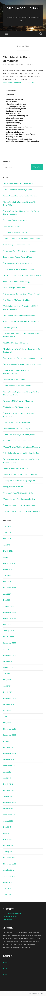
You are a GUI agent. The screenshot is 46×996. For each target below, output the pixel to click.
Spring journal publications (13, 487)
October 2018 (8, 759)
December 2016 (9, 858)
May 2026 (7, 539)
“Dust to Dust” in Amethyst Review (16, 422)
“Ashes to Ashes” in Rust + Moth (15, 468)
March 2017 (8, 839)
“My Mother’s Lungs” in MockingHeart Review (21, 453)
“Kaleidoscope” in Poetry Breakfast (16, 300)
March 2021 (8, 692)
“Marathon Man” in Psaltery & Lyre (16, 428)
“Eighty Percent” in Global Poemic (16, 407)
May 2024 (7, 600)
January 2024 (8, 606)
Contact (6, 962)
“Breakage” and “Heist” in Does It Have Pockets (21, 238)
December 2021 (9, 655)
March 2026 (8, 551)
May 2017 (7, 827)
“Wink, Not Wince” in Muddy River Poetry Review (22, 364)
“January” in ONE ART (11, 226)
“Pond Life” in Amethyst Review (15, 232)
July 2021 (7, 674)
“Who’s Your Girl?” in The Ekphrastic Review (20, 474)
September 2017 (9, 815)
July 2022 (7, 649)
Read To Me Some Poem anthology (16, 281)
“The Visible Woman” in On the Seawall (18, 183)
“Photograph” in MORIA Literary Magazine (19, 251)
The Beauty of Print (10, 327)
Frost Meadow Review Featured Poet (17, 257)
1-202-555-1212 (9, 919)
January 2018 (8, 796)
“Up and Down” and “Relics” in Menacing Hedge (21, 511)
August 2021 (8, 667)
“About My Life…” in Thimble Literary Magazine (21, 447)
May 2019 (7, 741)
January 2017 (8, 851)
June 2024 (7, 594)
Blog (5, 968)
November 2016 (9, 864)
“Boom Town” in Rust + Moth (14, 379)
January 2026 (8, 557)
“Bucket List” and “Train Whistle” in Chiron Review (22, 275)
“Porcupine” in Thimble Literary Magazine (19, 480)
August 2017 (8, 821)
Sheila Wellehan (23, 8)
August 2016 (8, 882)
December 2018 (9, 753)
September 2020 (9, 710)
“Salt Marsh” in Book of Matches (16, 58)
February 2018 (9, 790)
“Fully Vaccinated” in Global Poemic (17, 385)
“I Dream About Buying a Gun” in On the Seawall (21, 294)
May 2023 (7, 624)
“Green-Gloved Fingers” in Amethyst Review (20, 196)
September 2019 (9, 735)
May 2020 (7, 723)
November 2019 (9, 729)
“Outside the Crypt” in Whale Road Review (19, 505)
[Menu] (6, 34)
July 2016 (7, 888)
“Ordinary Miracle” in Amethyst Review (18, 263)
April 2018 (7, 778)
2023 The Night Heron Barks (14, 288)
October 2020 (8, 704)
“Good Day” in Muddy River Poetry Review (19, 434)
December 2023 (9, 612)
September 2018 (9, 766)
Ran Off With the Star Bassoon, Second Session (21, 321)
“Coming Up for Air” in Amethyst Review (18, 269)
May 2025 (7, 581)
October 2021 (8, 661)
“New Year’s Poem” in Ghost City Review (18, 493)
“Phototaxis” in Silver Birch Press (15, 220)
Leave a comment (27, 64)
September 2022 (9, 643)
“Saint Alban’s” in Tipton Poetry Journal (18, 441)
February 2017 (9, 845)
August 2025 (8, 569)
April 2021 (7, 686)
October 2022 (8, 637)
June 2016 (7, 894)
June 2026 (7, 532)
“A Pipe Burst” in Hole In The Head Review (19, 315)
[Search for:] (23, 167)
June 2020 (7, 716)
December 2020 (9, 698)
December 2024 (9, 588)
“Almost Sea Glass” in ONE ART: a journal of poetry (22, 358)
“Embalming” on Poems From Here (16, 245)
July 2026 (7, 526)
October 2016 (8, 870)
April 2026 (7, 545)
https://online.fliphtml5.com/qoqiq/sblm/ (18, 82)
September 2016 (9, 876)
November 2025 (9, 563)
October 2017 (8, 809)
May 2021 (7, 680)
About (5, 974)
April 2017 (7, 833)
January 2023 (8, 631)
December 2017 (9, 802)
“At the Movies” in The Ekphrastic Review (19, 499)
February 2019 (9, 747)
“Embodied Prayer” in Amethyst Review (18, 189)
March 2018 (8, 784)
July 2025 (7, 575)
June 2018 (7, 772)
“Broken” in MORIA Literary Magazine (18, 401)
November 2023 (9, 618)
